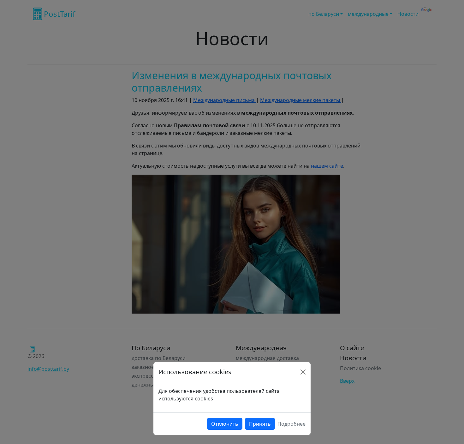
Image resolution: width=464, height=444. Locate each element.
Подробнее (291, 423)
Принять (260, 423)
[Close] (303, 372)
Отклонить (224, 423)
